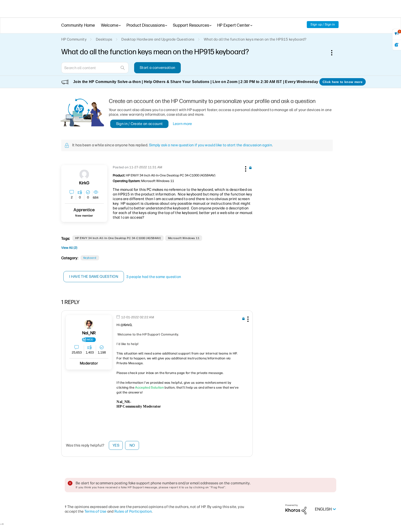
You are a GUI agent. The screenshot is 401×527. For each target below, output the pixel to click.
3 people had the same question (153, 277)
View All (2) (69, 248)
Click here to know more (342, 82)
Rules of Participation (133, 511)
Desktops (104, 39)
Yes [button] (116, 445)
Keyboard (89, 257)
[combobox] (95, 67)
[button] (245, 168)
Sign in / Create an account (139, 123)
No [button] (132, 445)
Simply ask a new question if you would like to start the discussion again (210, 145)
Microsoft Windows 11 (184, 238)
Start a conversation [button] (157, 67)
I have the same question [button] (93, 276)
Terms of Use (95, 511)
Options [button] (334, 52)
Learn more (182, 123)
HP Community (74, 39)
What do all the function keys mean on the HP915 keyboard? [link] (255, 39)
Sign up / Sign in (322, 24)
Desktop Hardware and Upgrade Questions (157, 39)
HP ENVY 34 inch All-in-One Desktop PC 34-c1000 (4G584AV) (118, 238)
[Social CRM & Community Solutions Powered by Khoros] (295, 509)
